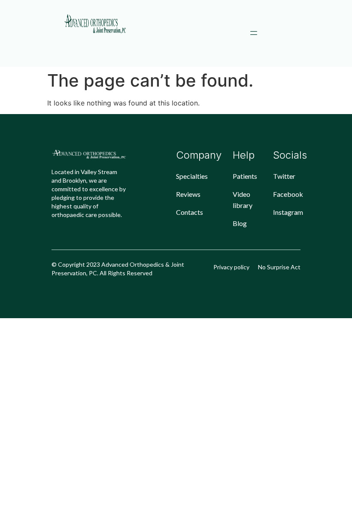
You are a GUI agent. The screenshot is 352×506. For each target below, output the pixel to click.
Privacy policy (231, 267)
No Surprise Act (279, 267)
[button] (253, 33)
